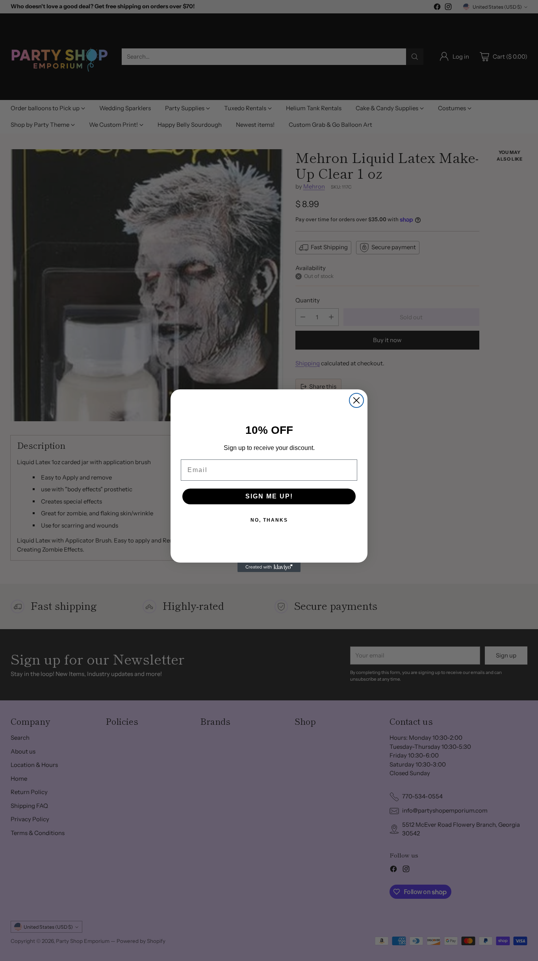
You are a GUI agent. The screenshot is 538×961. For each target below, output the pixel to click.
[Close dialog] (356, 400)
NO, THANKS (269, 520)
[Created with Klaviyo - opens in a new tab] (269, 567)
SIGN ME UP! (269, 496)
